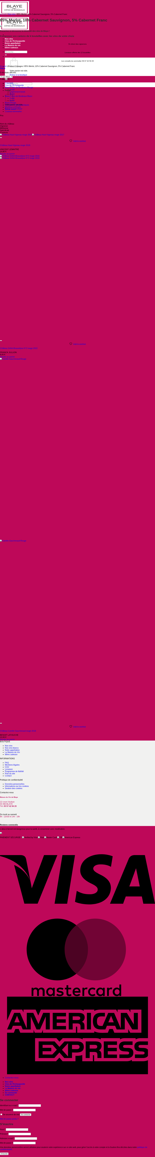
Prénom (4, 1134)
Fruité (12, 90)
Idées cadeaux (11, 48)
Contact (8, 776)
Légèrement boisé (17, 92)
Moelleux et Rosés (13, 107)
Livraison (9, 769)
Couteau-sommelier (13, 111)
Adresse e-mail (7, 1138)
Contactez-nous (11, 1078)
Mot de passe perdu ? (9, 1119)
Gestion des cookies (13, 788)
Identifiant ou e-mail (9, 1105)
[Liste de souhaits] (1, 137)
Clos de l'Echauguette (14, 85)
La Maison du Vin (12, 752)
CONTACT (9, 1095)
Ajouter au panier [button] (7, 154)
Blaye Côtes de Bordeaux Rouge (19, 87)
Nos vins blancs (12, 748)
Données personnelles (14, 784)
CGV (7, 767)
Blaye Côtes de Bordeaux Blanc (18, 96)
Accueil (3, 14)
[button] (2, 68)
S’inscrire (4, 1154)
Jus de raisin (10, 109)
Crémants (9, 83)
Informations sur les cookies (17, 786)
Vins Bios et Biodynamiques (17, 105)
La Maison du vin (12, 45)
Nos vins (9, 39)
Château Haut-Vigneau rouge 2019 (15, 145)
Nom (2, 1129)
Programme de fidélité (14, 771)
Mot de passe (6, 1110)
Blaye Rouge (10, 103)
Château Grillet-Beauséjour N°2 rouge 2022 (19, 348)
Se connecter (25, 1115)
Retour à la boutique (18, 75)
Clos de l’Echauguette (15, 41)
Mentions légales (12, 765)
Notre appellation (13, 43)
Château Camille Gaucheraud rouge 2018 (18, 731)
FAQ (7, 763)
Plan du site (10, 774)
